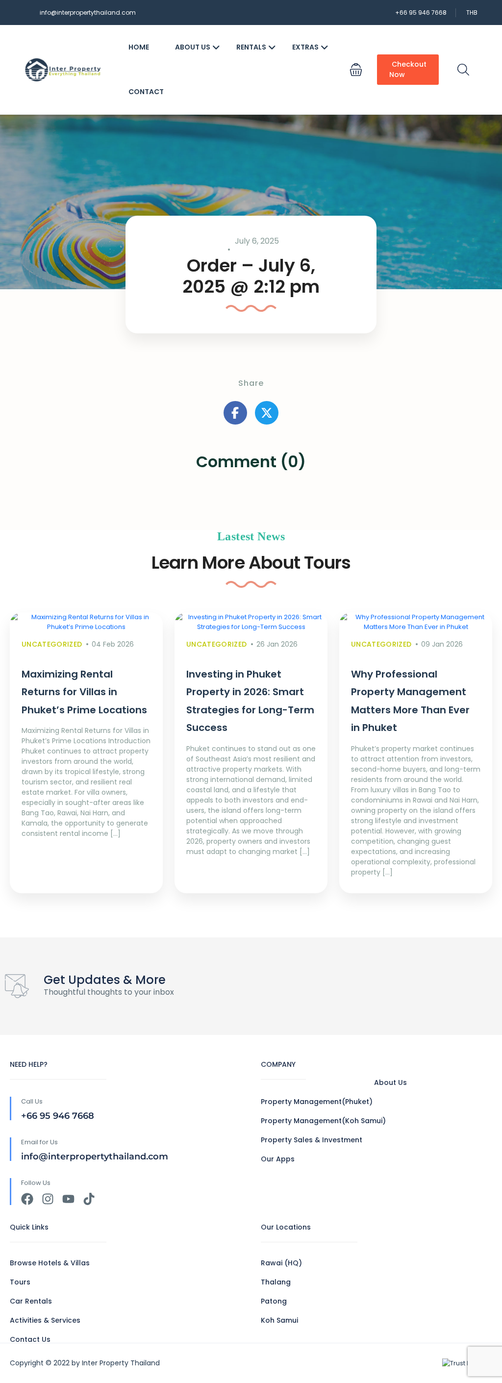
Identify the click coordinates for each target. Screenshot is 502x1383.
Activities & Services (45, 1320)
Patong (274, 1301)
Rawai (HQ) (281, 1263)
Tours (20, 1282)
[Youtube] (68, 1199)
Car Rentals (31, 1301)
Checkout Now (408, 69)
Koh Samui (279, 1320)
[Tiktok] (89, 1199)
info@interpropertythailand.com (88, 12)
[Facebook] (27, 1199)
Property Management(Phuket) (317, 1101)
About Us (192, 47)
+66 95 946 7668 (421, 12)
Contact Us (30, 1339)
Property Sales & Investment (311, 1140)
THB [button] (471, 12)
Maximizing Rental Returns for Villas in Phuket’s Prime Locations (84, 692)
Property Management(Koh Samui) (323, 1121)
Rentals (251, 47)
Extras (305, 47)
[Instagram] (48, 1199)
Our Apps (278, 1159)
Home (138, 47)
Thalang (276, 1282)
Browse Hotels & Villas (50, 1263)
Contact (146, 92)
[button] (356, 69)
